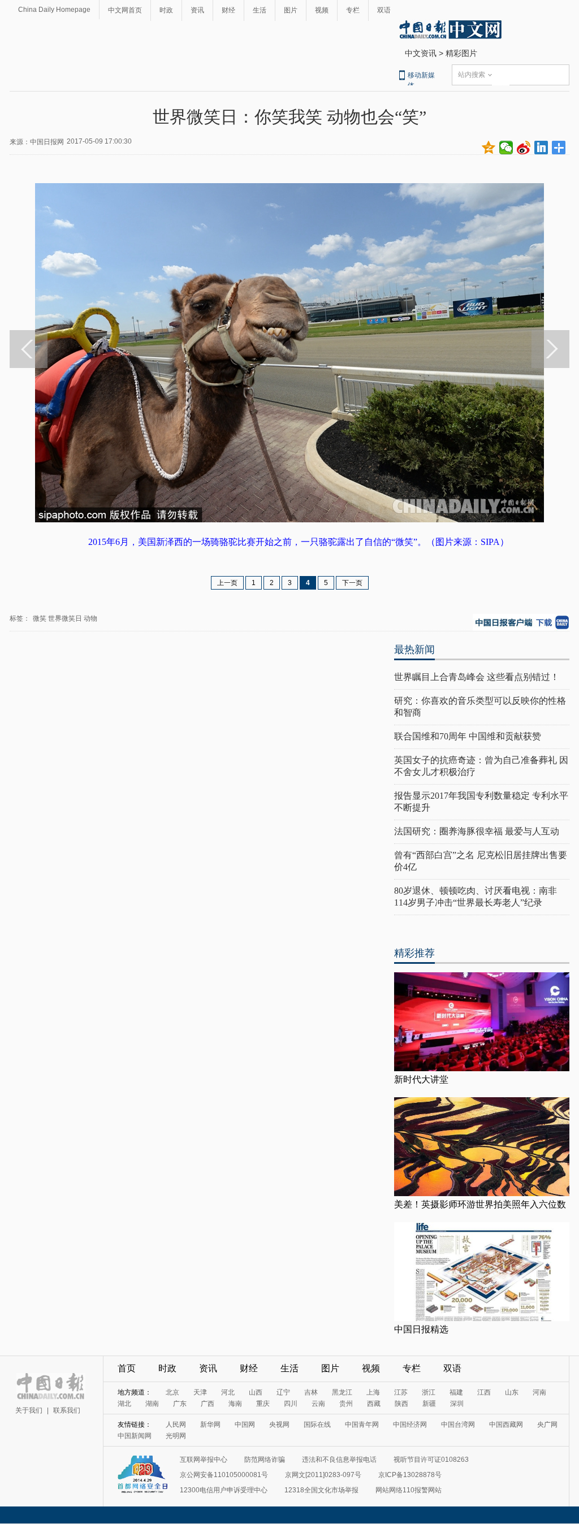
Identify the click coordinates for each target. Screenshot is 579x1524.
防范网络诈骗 (264, 1460)
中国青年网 (362, 1424)
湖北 (124, 1404)
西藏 (374, 1404)
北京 (172, 1392)
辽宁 (283, 1392)
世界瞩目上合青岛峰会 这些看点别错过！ (476, 677)
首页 (127, 1368)
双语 (384, 10)
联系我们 (66, 1410)
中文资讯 (421, 53)
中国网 (245, 1424)
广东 (180, 1404)
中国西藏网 (506, 1424)
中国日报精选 (421, 1329)
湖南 (152, 1404)
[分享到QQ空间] (489, 147)
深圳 (457, 1404)
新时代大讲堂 (421, 1079)
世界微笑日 (65, 618)
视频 (322, 10)
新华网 (210, 1424)
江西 (484, 1392)
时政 (166, 10)
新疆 (429, 1404)
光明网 (176, 1436)
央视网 (279, 1424)
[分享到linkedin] (541, 147)
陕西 (401, 1404)
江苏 (401, 1392)
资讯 (197, 10)
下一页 (352, 583)
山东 (511, 1392)
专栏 (353, 10)
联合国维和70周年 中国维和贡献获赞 (467, 736)
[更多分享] (559, 147)
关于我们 (28, 1410)
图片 (290, 10)
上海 (373, 1392)
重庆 (263, 1404)
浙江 (428, 1392)
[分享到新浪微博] (524, 147)
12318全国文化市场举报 (321, 1490)
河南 (539, 1392)
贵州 (346, 1404)
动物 (90, 618)
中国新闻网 (135, 1436)
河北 (228, 1392)
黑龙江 (342, 1392)
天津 (200, 1392)
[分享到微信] (506, 147)
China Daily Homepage (54, 10)
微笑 (39, 618)
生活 (259, 10)
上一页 (227, 583)
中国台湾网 (458, 1424)
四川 (290, 1404)
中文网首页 (125, 10)
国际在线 (317, 1424)
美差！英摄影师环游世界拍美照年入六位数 (480, 1204)
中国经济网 (410, 1424)
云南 (318, 1404)
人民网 (176, 1424)
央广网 (547, 1424)
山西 (255, 1392)
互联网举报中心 (203, 1460)
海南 (235, 1404)
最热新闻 (414, 649)
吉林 (311, 1392)
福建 (456, 1392)
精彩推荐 (414, 953)
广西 (207, 1404)
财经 (228, 10)
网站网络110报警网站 (408, 1490)
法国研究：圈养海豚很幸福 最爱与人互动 (476, 831)
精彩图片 (461, 53)
